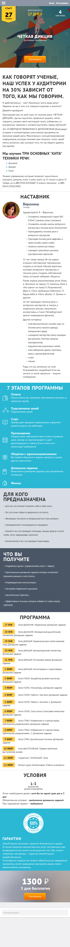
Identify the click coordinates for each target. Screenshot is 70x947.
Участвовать (35, 59)
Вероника (31, 204)
